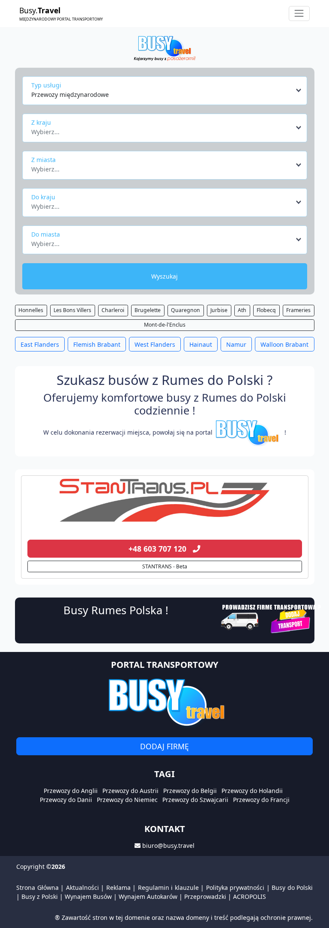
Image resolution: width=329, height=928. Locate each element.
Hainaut (200, 344)
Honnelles (30, 310)
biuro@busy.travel (168, 845)
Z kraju (41, 122)
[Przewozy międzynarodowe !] (248, 432)
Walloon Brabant (284, 344)
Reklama (118, 887)
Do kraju (43, 197)
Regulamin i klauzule (168, 887)
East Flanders (40, 344)
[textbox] (162, 129)
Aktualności (82, 887)
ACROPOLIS (249, 896)
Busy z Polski (39, 896)
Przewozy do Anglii (71, 791)
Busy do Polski (292, 887)
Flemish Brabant (96, 344)
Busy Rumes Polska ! (115, 610)
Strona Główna (37, 887)
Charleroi (113, 310)
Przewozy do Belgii (190, 791)
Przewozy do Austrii (130, 791)
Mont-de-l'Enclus (164, 324)
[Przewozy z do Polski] (164, 500)
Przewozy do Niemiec (127, 800)
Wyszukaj (164, 276)
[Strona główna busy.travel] (164, 48)
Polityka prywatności (235, 887)
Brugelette (148, 310)
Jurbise (218, 310)
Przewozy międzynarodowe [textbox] (70, 94)
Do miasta (45, 234)
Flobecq (266, 310)
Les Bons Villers (72, 310)
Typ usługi (46, 85)
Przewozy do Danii (66, 800)
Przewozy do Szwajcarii (195, 800)
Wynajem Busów (88, 896)
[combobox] (167, 90)
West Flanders (155, 344)
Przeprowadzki (205, 896)
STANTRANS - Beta (164, 566)
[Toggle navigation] (299, 13)
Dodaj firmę (164, 746)
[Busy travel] (164, 702)
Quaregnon (185, 310)
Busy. (61, 13)
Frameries (298, 310)
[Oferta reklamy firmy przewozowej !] (272, 618)
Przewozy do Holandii (252, 791)
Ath (242, 310)
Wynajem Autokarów (148, 896)
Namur (236, 344)
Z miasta (43, 160)
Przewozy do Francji (261, 800)
